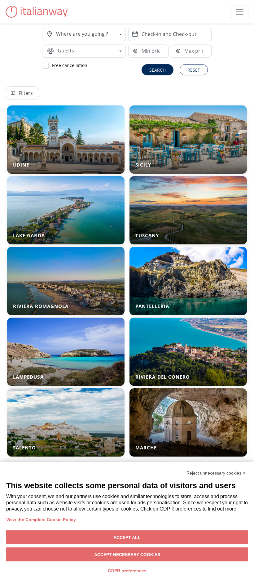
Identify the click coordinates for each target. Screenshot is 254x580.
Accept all (127, 537)
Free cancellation (69, 65)
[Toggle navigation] (239, 12)
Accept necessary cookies (127, 554)
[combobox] (91, 34)
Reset (193, 70)
